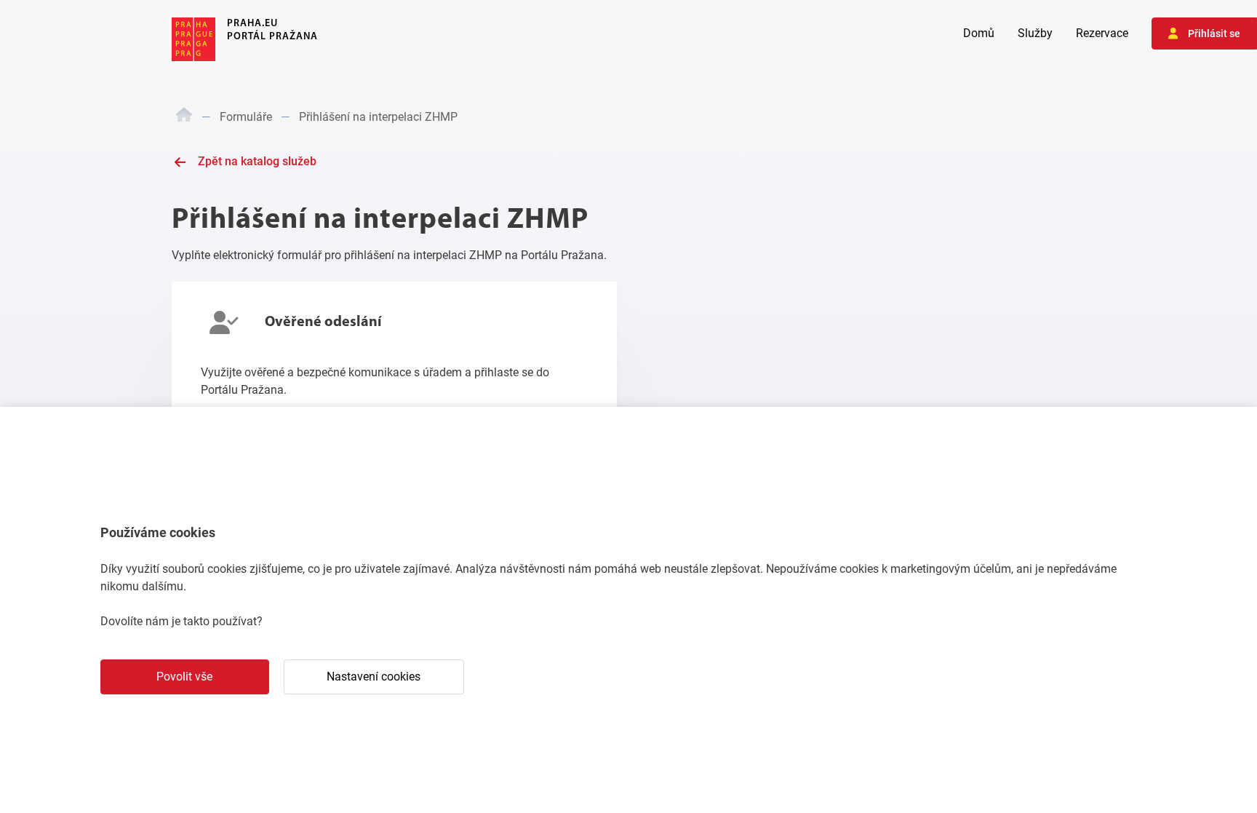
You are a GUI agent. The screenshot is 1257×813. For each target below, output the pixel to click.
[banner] (245, 39)
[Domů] (184, 117)
